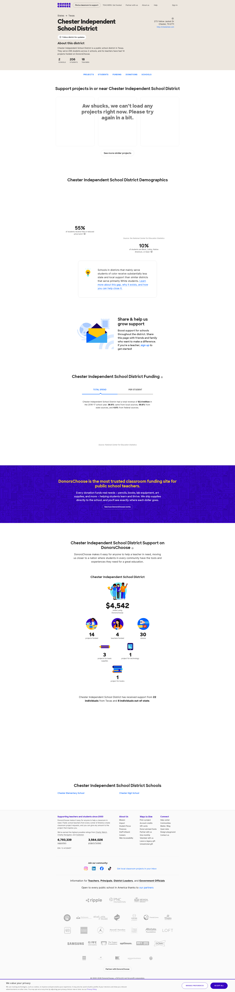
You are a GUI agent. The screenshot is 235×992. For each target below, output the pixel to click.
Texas (71, 15)
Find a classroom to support (86, 5)
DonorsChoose (64, 5)
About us (145, 5)
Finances (122, 829)
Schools (147, 74)
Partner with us (132, 5)
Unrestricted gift (146, 844)
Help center (165, 820)
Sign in (174, 5)
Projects (88, 74)
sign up (145, 345)
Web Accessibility (126, 838)
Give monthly (145, 835)
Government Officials (152, 880)
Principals (106, 880)
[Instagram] (85, 868)
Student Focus (125, 826)
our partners (146, 887)
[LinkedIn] (93, 868)
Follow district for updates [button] (73, 37)
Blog (168, 826)
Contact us (164, 835)
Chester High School (129, 793)
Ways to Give (146, 816)
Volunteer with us (146, 838)
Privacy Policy (92, 989)
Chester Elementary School (71, 793)
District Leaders (123, 880)
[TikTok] (109, 868)
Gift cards (144, 826)
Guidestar (80, 835)
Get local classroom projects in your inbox (137, 868)
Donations (132, 74)
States (61, 15)
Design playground (168, 832)
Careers (122, 835)
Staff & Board (124, 832)
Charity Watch (101, 832)
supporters (65, 841)
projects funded (95, 841)
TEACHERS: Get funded (112, 5)
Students (103, 74)
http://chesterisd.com (165, 27)
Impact (122, 823)
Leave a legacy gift (147, 841)
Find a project (145, 820)
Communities (165, 823)
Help (156, 5)
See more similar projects (117, 153)
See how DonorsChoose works (117, 507)
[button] (195, 986)
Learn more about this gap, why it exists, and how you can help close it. (123, 284)
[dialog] (117, 985)
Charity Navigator (65, 835)
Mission (122, 820)
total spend (99, 389)
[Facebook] (101, 868)
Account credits (146, 823)
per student (135, 389)
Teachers (93, 880)
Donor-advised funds (148, 829)
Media (162, 826)
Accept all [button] (219, 986)
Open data (164, 829)
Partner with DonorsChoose (117, 969)
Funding (117, 74)
